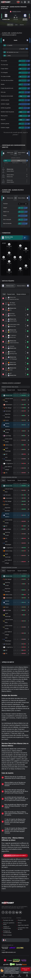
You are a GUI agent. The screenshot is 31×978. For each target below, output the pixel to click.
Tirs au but (4, 60)
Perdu (5, 215)
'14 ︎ (5, 45)
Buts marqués (7, 219)
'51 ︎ (5, 52)
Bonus (27, 976)
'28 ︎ (27, 49)
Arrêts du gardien (6, 108)
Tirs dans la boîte (5, 76)
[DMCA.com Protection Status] (12, 964)
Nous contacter (7, 935)
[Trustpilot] (9, 960)
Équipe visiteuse (21, 294)
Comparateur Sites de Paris (23, 928)
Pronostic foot (4, 976)
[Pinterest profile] (10, 912)
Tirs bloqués (4, 72)
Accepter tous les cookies (25, 969)
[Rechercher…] (21, 2)
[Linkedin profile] (17, 912)
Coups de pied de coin (7, 88)
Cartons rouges (5, 104)
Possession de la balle (7, 96)
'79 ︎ (5, 55)
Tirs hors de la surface (7, 80)
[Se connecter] (24, 2)
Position (5, 203)
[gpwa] (16, 960)
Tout (4, 294)
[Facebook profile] (3, 912)
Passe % (3, 119)
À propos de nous (8, 920)
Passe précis (4, 115)
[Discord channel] (20, 912)
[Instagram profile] (13, 912)
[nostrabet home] (8, 902)
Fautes (2, 84)
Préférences (25, 972)
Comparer (19, 976)
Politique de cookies (14, 973)
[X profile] (6, 912)
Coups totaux (4, 68)
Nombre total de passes (7, 112)
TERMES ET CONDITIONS (7, 927)
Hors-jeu (3, 92)
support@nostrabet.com (9, 952)
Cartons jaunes (5, 100)
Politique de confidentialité (7, 931)
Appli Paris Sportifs (23, 925)
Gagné (5, 207)
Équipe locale (11, 294)
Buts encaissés (7, 223)
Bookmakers (12, 976)
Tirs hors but (4, 64)
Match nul (6, 211)
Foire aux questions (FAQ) (8, 923)
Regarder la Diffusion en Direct (15, 855)
